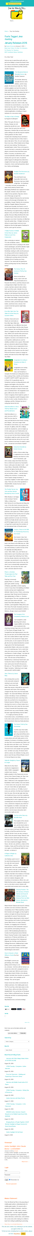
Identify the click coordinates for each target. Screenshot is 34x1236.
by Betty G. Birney (20, 362)
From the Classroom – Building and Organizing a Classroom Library (15, 1075)
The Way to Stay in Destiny (12, 116)
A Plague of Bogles (10, 853)
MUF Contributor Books (11, 52)
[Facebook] (24, 4)
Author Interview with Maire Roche (15, 1098)
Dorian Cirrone (10, 46)
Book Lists (7, 48)
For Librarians (23, 48)
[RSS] (27, 4)
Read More (17, 1233)
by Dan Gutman (20, 271)
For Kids (17, 48)
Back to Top (27, 1022)
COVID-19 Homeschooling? (17, 1)
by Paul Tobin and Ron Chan (11, 574)
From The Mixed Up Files (17, 13)
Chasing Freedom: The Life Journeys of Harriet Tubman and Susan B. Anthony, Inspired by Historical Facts (22, 894)
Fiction (12, 48)
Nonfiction (20, 52)
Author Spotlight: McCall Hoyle (14, 1132)
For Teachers (14, 50)
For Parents (8, 50)
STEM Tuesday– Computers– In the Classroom (15, 1105)
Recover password (11, 1184)
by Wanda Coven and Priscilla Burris (12, 409)
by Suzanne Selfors (12, 313)
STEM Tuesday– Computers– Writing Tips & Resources (17, 1091)
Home (6, 31)
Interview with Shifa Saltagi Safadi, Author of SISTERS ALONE (16, 1059)
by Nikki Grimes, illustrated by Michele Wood (22, 900)
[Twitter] (22, 4)
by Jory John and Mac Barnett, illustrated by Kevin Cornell (12, 491)
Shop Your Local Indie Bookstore (13, 1224)
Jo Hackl (16, 1151)
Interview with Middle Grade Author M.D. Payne (16, 1083)
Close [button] (23, 1233)
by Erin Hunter (21, 531)
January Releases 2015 (16, 43)
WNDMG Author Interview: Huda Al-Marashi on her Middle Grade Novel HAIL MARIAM (16, 1114)
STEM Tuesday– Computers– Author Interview (15, 1067)
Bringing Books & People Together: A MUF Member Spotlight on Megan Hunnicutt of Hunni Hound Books (17, 1124)
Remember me (14, 1179)
